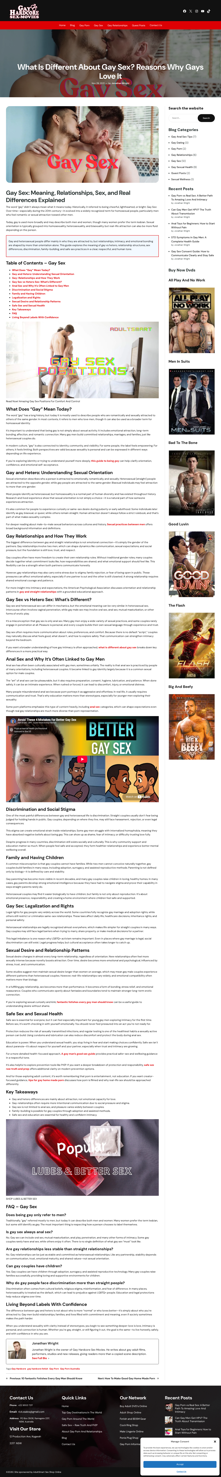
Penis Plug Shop (129, 1437)
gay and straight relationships (38, 591)
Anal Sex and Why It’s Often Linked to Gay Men (40, 285)
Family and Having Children (28, 293)
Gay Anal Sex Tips (181, 136)
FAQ (14, 313)
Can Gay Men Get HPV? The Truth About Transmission (191, 1419)
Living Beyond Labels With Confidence (35, 317)
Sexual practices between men (126, 524)
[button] (214, 1441)
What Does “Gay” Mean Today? (31, 270)
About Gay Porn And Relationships (82, 1431)
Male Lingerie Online (132, 1431)
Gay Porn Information (132, 1444)
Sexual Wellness (180, 179)
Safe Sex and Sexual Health (28, 305)
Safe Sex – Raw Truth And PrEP (80, 1425)
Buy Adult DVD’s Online (133, 1406)
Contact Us (181, 1471)
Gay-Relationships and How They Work (36, 278)
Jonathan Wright (120, 83)
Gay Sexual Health (182, 167)
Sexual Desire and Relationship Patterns (36, 301)
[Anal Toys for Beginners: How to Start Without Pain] (168, 1432)
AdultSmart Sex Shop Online (47, 1472)
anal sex (95, 706)
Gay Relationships (182, 155)
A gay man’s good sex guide (78, 1053)
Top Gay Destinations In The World (82, 1412)
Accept (179, 1464)
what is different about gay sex (117, 647)
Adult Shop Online (130, 1412)
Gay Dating (177, 142)
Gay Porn (54, 1368)
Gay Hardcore (19, 1368)
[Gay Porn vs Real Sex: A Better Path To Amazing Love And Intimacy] (168, 1408)
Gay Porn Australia (70, 1368)
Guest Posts (178, 173)
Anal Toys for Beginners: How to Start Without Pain (193, 1431)
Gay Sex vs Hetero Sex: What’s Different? (37, 281)
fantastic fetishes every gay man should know (85, 1002)
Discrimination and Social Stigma (32, 289)
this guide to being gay (105, 460)
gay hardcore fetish (37, 1368)
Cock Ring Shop (129, 1425)
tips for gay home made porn (46, 1080)
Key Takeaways (21, 309)
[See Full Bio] (49, 1358)
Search (206, 118)
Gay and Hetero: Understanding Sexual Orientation (43, 274)
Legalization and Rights (26, 297)
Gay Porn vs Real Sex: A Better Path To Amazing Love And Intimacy (192, 1408)
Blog (72, 25)
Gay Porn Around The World (78, 1418)
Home (62, 25)
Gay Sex (176, 161)
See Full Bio (39, 1358)
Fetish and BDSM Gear (133, 1418)
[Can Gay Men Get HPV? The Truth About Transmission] (168, 1420)
